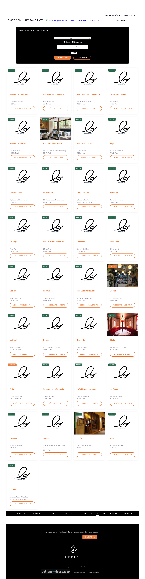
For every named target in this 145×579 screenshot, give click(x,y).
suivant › (113, 513)
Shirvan (46, 291)
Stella (112, 340)
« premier (20, 513)
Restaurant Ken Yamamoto (88, 94)
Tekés (79, 438)
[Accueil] (72, 20)
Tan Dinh (13, 438)
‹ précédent (35, 513)
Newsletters (120, 21)
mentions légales (94, 572)
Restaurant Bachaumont (53, 94)
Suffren (13, 389)
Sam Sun (114, 193)
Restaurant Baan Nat (19, 94)
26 (85, 513)
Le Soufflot (14, 340)
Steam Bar (81, 340)
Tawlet (46, 438)
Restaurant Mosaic (18, 143)
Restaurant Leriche (118, 94)
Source (46, 340)
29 (104, 513)
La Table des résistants (86, 389)
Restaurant (78, 42)
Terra (112, 438)
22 (59, 513)
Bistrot (68, 42)
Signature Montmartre (86, 291)
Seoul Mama (115, 242)
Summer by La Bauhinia (53, 389)
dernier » (127, 513)
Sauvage (13, 242)
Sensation (81, 242)
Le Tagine (114, 389)
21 (53, 513)
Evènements (129, 15)
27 (91, 513)
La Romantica (16, 193)
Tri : (69, 53)
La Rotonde (48, 193)
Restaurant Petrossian (52, 143)
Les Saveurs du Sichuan (53, 242)
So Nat (113, 291)
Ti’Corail (13, 490)
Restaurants (34, 20)
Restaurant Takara (84, 143)
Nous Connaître (112, 15)
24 (72, 513)
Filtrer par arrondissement (33, 30)
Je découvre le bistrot (122, 305)
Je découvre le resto (22, 108)
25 (78, 513)
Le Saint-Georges (84, 193)
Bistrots (14, 20)
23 (66, 513)
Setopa (13, 291)
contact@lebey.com (80, 572)
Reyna (113, 143)
